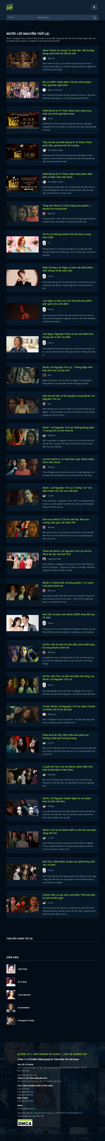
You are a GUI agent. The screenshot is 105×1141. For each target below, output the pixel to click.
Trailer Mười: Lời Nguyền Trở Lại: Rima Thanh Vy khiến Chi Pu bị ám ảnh (69, 708)
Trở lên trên (83, 1138)
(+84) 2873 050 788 (25, 1095)
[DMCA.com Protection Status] (25, 1122)
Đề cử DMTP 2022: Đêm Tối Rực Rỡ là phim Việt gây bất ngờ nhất (67, 83)
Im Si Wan (22, 982)
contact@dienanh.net (26, 1108)
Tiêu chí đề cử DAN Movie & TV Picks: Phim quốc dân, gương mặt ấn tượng (67, 144)
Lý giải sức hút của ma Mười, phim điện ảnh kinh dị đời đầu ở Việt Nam (68, 768)
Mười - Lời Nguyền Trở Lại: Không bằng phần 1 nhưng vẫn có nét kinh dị (68, 429)
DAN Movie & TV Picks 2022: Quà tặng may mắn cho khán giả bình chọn (67, 112)
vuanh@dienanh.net (25, 1092)
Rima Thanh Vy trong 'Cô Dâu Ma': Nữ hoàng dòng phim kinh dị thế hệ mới (68, 52)
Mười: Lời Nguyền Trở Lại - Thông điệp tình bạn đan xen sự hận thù (67, 369)
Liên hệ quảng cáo (75, 1054)
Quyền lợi (23, 1054)
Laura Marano (24, 995)
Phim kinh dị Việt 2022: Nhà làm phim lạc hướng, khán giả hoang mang (66, 736)
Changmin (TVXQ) (26, 1020)
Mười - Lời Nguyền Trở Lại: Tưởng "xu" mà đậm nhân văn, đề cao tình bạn (67, 489)
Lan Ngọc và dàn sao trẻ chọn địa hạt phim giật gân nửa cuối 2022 (67, 302)
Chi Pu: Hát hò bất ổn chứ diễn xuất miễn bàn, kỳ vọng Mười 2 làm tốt (69, 646)
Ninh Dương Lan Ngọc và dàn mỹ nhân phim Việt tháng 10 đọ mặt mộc (68, 269)
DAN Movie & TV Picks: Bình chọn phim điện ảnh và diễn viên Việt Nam (67, 175)
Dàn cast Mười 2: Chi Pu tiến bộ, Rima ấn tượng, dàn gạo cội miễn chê (66, 521)
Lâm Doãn (22, 969)
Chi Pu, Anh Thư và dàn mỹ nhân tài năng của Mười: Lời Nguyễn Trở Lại (68, 678)
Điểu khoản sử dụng (46, 1054)
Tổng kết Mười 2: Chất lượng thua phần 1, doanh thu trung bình (67, 207)
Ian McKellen (24, 1007)
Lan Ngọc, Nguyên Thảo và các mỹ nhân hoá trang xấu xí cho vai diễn (68, 335)
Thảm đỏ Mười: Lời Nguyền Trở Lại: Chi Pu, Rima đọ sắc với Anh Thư (67, 552)
